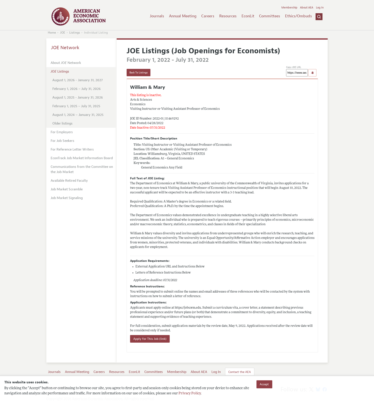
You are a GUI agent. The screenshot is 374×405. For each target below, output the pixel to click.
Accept (264, 384)
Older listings (62, 123)
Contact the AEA (239, 372)
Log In (320, 7)
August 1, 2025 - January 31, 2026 (77, 97)
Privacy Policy (190, 393)
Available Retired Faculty (69, 180)
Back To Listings (138, 72)
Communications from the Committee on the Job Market (82, 169)
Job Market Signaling (67, 198)
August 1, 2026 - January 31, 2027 (77, 80)
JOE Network (65, 47)
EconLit (248, 16)
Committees (269, 16)
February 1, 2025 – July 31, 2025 (76, 106)
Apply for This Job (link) (149, 339)
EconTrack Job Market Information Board (82, 158)
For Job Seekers (62, 141)
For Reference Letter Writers (72, 149)
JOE (62, 32)
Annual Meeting (183, 16)
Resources (228, 16)
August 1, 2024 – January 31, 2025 (77, 115)
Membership (289, 7)
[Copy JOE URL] (312, 72)
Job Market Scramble (67, 189)
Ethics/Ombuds (298, 16)
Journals (157, 16)
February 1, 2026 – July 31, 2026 (76, 89)
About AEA (306, 7)
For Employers (62, 132)
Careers (207, 16)
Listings (74, 32)
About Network (66, 63)
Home (52, 32)
